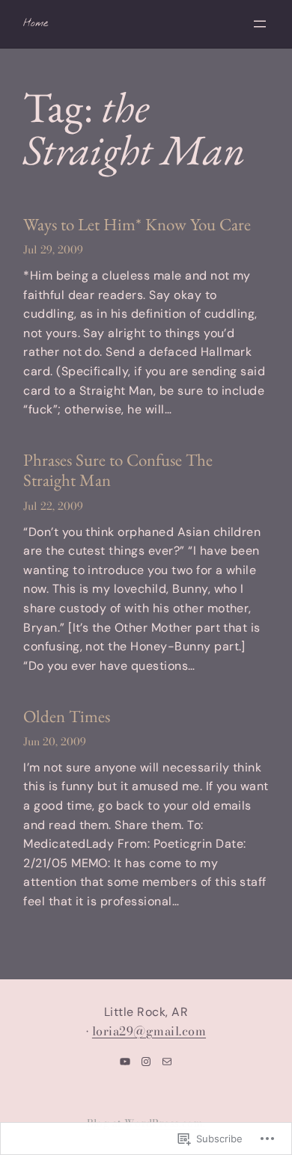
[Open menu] (260, 24)
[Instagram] (146, 1062)
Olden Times (66, 716)
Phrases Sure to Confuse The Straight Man (118, 470)
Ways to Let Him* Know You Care (137, 225)
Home (35, 23)
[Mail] (167, 1062)
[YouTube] (125, 1062)
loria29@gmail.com (149, 1031)
